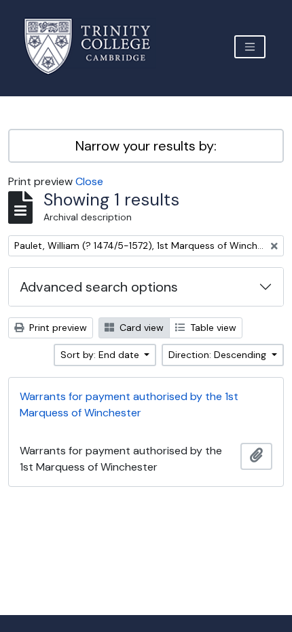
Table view (211, 327)
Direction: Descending (218, 355)
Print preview (56, 327)
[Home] (95, 46)
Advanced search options (99, 287)
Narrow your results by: (146, 146)
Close (89, 181)
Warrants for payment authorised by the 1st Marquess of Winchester (129, 404)
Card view (140, 327)
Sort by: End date (101, 355)
